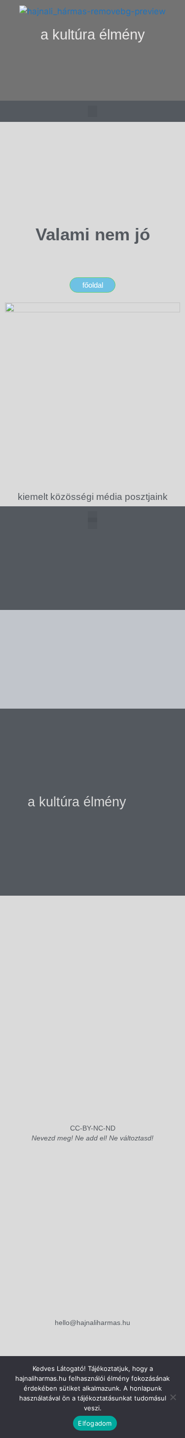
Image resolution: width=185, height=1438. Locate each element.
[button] (92, 65)
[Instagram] (72, 89)
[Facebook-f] (92, 89)
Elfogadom (94, 1423)
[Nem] (173, 1397)
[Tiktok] (113, 89)
